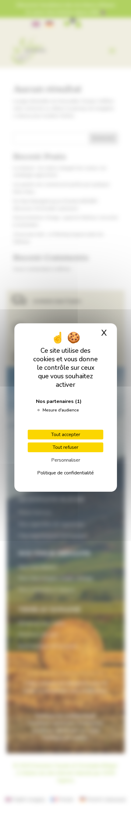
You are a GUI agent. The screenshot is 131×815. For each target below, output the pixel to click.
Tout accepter (65, 434)
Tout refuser (65, 447)
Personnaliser (65, 460)
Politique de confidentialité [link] (65, 473)
